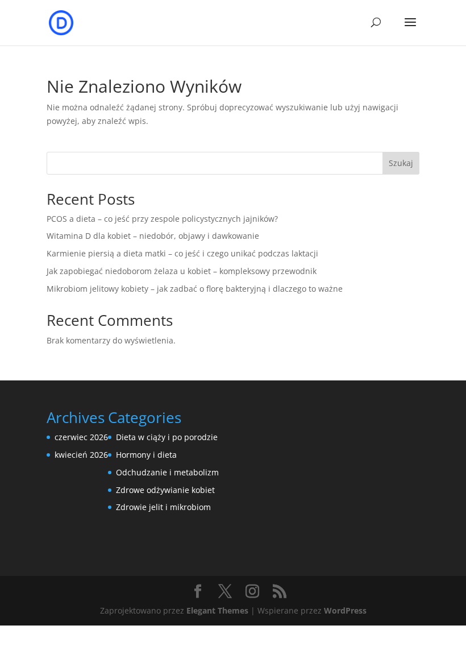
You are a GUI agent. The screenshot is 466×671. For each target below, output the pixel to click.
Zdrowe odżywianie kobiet (165, 489)
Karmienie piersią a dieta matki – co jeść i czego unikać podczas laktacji (182, 253)
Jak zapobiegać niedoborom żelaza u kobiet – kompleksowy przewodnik (182, 271)
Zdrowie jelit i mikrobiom (163, 507)
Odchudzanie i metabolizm (167, 472)
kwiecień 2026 (81, 454)
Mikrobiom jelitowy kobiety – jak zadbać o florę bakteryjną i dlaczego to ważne (195, 288)
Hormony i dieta (146, 454)
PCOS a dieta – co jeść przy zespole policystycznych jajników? (162, 218)
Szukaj (401, 163)
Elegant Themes (217, 610)
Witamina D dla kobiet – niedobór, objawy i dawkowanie (153, 235)
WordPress (345, 610)
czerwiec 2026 (81, 437)
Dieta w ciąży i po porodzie (167, 437)
